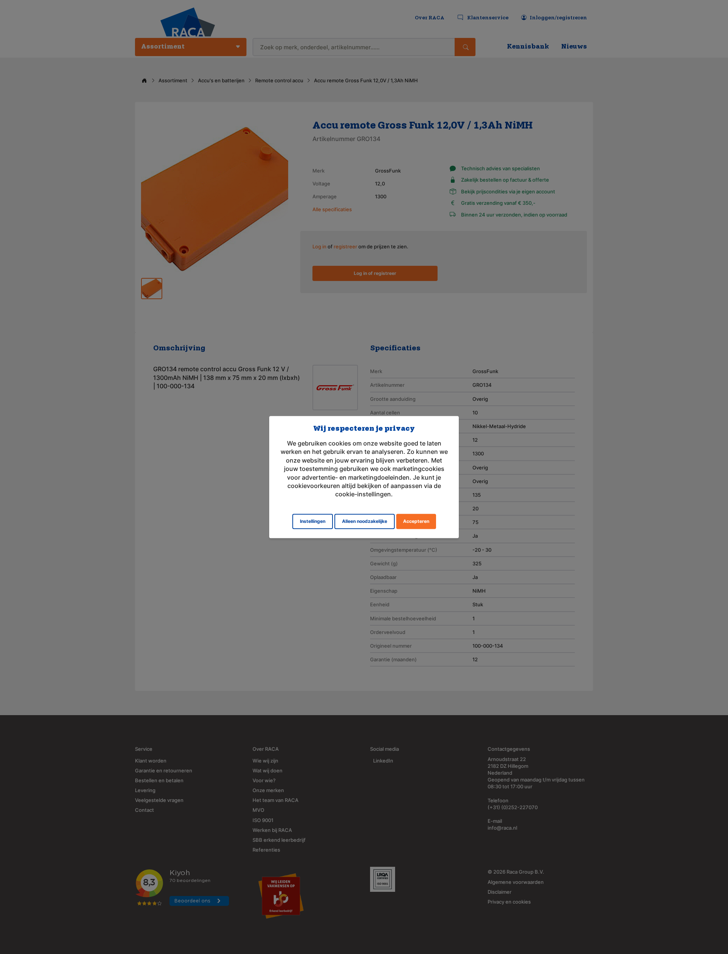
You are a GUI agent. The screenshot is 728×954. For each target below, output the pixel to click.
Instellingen (312, 521)
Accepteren (416, 521)
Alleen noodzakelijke (364, 521)
